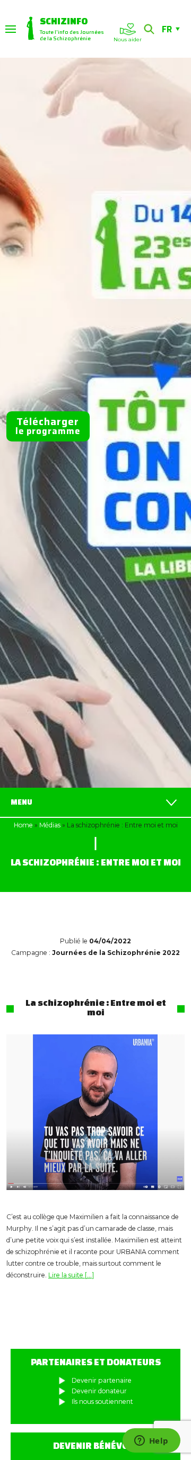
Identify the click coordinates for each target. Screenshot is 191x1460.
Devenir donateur (99, 1391)
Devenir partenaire (102, 1380)
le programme (47, 426)
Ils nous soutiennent (102, 1401)
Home (23, 825)
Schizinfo (64, 21)
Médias (49, 825)
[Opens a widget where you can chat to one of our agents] (151, 1441)
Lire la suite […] (71, 1275)
